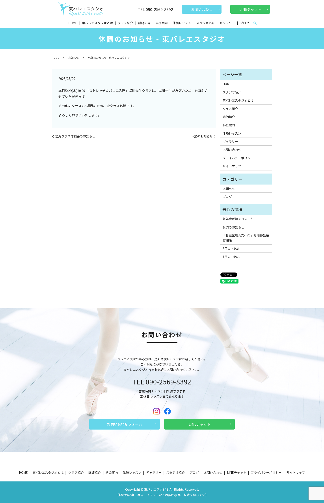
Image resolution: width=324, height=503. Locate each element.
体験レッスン (182, 23)
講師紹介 (144, 23)
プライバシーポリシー (238, 158)
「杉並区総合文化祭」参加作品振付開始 (246, 237)
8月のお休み (231, 248)
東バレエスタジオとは (97, 23)
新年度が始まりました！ (240, 219)
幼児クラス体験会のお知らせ (75, 136)
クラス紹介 (125, 23)
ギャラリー (227, 23)
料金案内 (161, 23)
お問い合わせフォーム (124, 424)
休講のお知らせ (202, 136)
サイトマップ (232, 166)
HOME (72, 23)
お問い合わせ (201, 9)
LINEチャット (250, 9)
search (255, 23)
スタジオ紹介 (205, 23)
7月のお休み (231, 256)
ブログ (244, 23)
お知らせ (73, 57)
